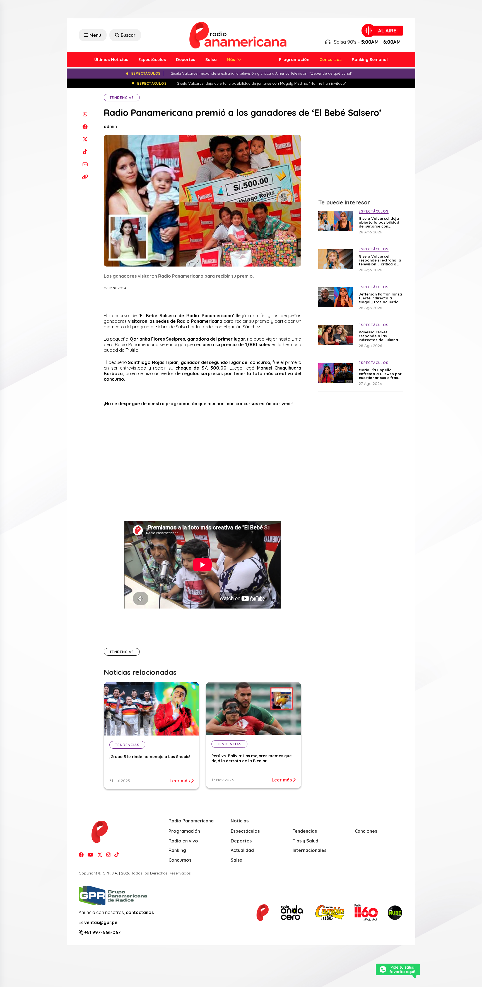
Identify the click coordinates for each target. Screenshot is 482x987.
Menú (95, 35)
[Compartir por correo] (85, 164)
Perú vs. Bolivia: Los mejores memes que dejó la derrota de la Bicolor (251, 758)
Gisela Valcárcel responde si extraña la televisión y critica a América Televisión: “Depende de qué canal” (380, 260)
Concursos (330, 59)
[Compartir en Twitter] (85, 139)
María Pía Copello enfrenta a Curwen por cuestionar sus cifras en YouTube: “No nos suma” (380, 374)
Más (231, 59)
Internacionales (309, 850)
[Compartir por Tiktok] (85, 151)
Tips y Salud (305, 841)
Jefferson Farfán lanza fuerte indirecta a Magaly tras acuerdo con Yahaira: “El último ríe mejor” (380, 298)
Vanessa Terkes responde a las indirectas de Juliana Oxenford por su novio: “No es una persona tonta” (380, 336)
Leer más (180, 780)
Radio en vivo (183, 841)
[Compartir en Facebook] (85, 126)
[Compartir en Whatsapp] (85, 114)
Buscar (128, 35)
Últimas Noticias (111, 59)
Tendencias (122, 98)
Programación (294, 59)
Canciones (366, 831)
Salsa (211, 59)
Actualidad (242, 850)
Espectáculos (152, 59)
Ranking (177, 850)
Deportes (185, 59)
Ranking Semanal (370, 59)
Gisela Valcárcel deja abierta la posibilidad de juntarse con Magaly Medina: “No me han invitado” (379, 222)
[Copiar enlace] (85, 176)
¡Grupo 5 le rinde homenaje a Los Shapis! (149, 756)
